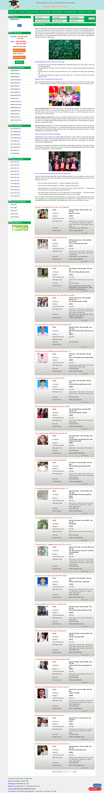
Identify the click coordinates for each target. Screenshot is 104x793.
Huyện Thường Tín (16, 120)
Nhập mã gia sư (14, 19)
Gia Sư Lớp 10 (15, 189)
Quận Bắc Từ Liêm (16, 101)
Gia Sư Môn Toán (16, 131)
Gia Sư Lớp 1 (15, 161)
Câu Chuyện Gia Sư (70, 12)
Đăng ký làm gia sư (19, 57)
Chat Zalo (97, 785)
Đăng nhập (19, 62)
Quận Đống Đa (15, 76)
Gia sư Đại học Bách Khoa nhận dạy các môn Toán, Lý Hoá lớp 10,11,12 (54, 324)
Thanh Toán (82, 12)
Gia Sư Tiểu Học (16, 128)
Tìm (20, 25)
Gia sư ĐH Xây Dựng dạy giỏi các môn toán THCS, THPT (50, 378)
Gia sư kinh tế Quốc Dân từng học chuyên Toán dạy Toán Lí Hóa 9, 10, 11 (54, 518)
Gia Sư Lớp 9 (15, 186)
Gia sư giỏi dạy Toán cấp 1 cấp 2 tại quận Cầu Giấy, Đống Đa (51, 630)
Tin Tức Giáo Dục (57, 12)
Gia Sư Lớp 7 (15, 180)
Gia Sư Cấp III (14, 210)
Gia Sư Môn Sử (15, 150)
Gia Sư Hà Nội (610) (18, 67)
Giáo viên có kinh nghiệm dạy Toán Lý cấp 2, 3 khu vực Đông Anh (52, 207)
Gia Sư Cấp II (14, 207)
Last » (75, 771)
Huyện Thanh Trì (15, 117)
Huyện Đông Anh (16, 107)
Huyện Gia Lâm (15, 113)
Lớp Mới (90, 12)
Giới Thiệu (21, 12)
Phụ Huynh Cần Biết (33, 12)
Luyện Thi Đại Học (15, 216)
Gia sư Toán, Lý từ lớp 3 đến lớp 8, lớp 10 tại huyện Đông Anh (51, 237)
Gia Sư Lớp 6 (15, 177)
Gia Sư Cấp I (13, 204)
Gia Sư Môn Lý (15, 141)
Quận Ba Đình (15, 70)
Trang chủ (12, 12)
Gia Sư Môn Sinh (15, 147)
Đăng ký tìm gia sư (19, 50)
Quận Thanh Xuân (16, 95)
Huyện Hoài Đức (15, 110)
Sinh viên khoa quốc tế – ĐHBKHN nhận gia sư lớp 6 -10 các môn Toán (53, 544)
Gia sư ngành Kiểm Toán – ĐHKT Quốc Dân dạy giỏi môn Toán (51, 433)
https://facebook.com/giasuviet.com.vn (25, 788)
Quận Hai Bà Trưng (16, 79)
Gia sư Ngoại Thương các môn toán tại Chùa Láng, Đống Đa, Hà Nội (53, 659)
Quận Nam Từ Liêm (16, 104)
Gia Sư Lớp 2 (15, 165)
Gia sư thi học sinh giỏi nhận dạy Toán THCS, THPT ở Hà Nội (51, 575)
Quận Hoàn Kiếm (16, 82)
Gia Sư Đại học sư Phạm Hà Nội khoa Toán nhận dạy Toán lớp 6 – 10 (53, 351)
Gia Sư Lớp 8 (15, 183)
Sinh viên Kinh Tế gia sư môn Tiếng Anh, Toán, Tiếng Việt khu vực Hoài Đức (55, 295)
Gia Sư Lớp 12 (15, 196)
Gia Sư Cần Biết (45, 12)
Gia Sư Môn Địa (15, 153)
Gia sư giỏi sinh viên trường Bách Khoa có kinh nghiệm (50, 715)
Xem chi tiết (84, 233)
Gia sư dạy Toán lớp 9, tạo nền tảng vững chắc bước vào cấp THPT (52, 406)
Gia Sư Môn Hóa (15, 144)
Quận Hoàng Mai (15, 89)
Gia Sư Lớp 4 (15, 171)
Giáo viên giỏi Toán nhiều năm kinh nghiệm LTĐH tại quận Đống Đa (53, 266)
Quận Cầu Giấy (15, 73)
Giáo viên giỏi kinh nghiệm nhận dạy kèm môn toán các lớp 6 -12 (52, 687)
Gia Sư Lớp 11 (15, 193)
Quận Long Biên (15, 92)
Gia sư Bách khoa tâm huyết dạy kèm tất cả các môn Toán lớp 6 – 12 (53, 743)
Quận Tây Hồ (15, 98)
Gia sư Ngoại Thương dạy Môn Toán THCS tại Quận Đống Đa (51, 460)
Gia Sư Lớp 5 (15, 174)
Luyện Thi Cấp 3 (14, 213)
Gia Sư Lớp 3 (15, 168)
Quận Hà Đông (15, 86)
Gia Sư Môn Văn (15, 134)
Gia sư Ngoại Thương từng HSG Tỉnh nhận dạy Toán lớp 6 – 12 (51, 488)
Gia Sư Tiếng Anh (16, 137)
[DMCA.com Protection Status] (20, 227)
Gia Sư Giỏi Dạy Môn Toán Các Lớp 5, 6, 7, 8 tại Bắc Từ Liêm (51, 604)
